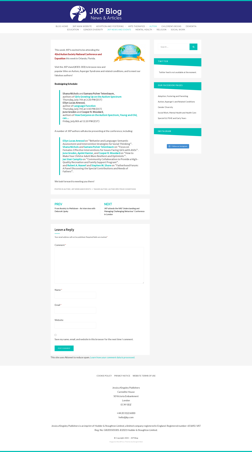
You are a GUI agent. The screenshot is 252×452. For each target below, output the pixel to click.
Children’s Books (171, 26)
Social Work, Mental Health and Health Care (177, 112)
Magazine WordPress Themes (120, 442)
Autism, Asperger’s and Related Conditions (176, 101)
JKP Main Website (82, 26)
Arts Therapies (136, 26)
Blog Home (62, 26)
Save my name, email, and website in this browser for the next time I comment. (94, 339)
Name (58, 289)
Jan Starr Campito (72, 159)
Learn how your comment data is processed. (112, 357)
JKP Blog (134, 438)
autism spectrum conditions (122, 189)
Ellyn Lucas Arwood (74, 140)
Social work (178, 29)
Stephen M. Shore (101, 165)
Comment (60, 245)
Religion (161, 29)
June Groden (70, 153)
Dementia (191, 26)
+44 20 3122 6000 (126, 413)
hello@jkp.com (126, 417)
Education (73, 29)
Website (59, 320)
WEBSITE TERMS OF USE (144, 376)
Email (58, 304)
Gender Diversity (93, 29)
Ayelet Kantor (85, 153)
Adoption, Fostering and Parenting (173, 96)
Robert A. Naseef (76, 165)
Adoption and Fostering (110, 26)
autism (104, 189)
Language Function (85, 105)
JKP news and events (81, 189)
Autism (153, 26)
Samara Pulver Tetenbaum (99, 146)
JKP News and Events (119, 29)
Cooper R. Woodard (109, 153)
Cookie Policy (104, 376)
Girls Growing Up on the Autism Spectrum (98, 96)
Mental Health (143, 29)
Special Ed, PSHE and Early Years (172, 118)
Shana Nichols (71, 146)
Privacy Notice (122, 376)
